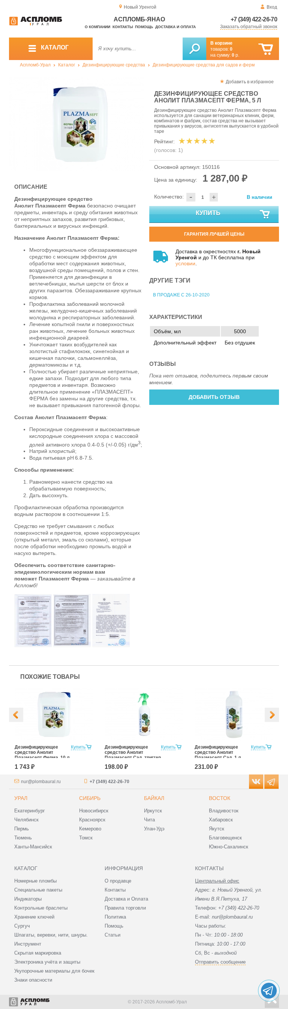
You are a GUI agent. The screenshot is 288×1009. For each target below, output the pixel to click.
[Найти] (194, 49)
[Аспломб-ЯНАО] (35, 24)
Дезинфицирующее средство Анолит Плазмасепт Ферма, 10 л (42, 752)
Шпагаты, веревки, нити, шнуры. (51, 935)
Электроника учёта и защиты (47, 962)
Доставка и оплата (175, 27)
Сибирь (89, 798)
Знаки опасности (33, 980)
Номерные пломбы (35, 881)
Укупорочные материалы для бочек (54, 971)
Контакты (122, 27)
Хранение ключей (34, 917)
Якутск (216, 829)
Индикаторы (28, 899)
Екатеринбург (29, 811)
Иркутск (153, 811)
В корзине (221, 43)
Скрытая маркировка (37, 953)
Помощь (144, 27)
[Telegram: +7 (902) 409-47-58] (269, 990)
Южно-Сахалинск (228, 847)
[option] (76, 124)
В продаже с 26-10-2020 (181, 295)
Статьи (112, 935)
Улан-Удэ (154, 829)
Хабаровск (221, 820)
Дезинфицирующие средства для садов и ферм (204, 65)
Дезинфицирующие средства (113, 65)
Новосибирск (93, 811)
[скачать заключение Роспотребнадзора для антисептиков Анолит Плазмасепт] (111, 645)
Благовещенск (225, 838)
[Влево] (16, 715)
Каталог (66, 65)
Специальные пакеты (38, 890)
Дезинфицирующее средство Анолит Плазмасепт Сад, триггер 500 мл (133, 754)
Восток (219, 798)
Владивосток (223, 811)
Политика (115, 917)
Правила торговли (125, 908)
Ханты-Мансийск (33, 847)
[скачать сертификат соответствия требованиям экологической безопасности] (72, 645)
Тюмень (23, 838)
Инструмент (27, 944)
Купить (208, 213)
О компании (97, 27)
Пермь (21, 829)
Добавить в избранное (250, 81)
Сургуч (22, 926)
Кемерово (90, 829)
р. (235, 55)
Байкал (154, 798)
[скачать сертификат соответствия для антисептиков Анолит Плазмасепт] (33, 645)
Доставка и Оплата (126, 899)
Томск (86, 838)
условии (185, 263)
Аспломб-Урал (35, 65)
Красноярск (92, 820)
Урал (20, 798)
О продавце (118, 881)
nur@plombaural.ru (41, 781)
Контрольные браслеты (41, 908)
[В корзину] (265, 49)
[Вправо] (272, 715)
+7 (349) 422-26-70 (254, 19)
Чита (149, 820)
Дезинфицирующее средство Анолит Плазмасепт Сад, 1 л (218, 752)
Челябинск (26, 820)
